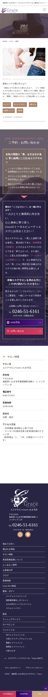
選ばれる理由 (9, 549)
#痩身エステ (9, 111)
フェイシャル (9, 630)
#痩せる (33, 104)
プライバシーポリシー (34, 668)
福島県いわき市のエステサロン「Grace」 (27, 674)
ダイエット (7, 79)
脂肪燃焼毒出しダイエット (17, 600)
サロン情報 (8, 554)
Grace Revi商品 (9, 586)
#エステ (7, 104)
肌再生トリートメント (15, 647)
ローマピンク (9, 624)
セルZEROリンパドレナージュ (18, 604)
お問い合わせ (17, 331)
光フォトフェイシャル (15, 635)
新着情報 (7, 581)
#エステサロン (20, 104)
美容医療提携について (13, 560)
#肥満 (20, 111)
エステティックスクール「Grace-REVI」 (26, 658)
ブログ (6, 575)
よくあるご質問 (10, 565)
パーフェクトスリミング (16, 596)
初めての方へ (9, 544)
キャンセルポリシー (13, 668)
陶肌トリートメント (14, 643)
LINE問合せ (8, 694)
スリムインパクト (13, 608)
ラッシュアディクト (12, 619)
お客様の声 (8, 570)
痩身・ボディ (9, 591)
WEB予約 (24, 694)
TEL (40, 694)
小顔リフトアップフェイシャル (19, 639)
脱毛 (5, 614)
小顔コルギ (10, 651)
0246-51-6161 (25, 311)
